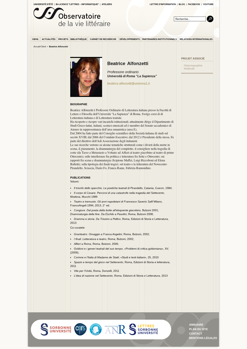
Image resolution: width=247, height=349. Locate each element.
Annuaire (196, 324)
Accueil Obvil (40, 46)
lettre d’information (163, 4)
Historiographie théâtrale (193, 67)
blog (182, 4)
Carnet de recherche (103, 39)
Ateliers (107, 4)
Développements (130, 39)
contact (195, 333)
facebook (194, 4)
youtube (208, 4)
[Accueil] (72, 25)
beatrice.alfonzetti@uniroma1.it (128, 83)
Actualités (48, 39)
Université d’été (43, 4)
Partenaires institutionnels (159, 39)
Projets (63, 39)
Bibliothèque (78, 39)
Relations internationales (196, 39)
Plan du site (198, 329)
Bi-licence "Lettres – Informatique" (77, 4)
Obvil (35, 39)
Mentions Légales (203, 338)
